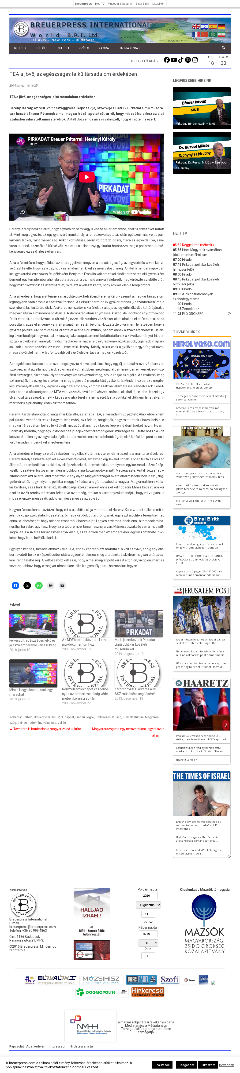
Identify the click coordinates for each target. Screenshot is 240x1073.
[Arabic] (213, 34)
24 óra (104, 48)
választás (49, 722)
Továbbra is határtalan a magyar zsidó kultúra (45, 729)
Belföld (20, 48)
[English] (196, 26)
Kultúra (63, 48)
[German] (222, 26)
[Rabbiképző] (213, 984)
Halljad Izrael (130, 48)
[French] (196, 34)
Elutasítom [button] (208, 1065)
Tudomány (35, 722)
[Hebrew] (205, 26)
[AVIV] (30, 984)
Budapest (67, 717)
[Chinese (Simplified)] (205, 34)
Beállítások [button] (162, 1065)
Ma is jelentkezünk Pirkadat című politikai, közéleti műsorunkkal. (135, 644)
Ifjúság (116, 717)
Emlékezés (103, 717)
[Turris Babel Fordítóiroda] (141, 984)
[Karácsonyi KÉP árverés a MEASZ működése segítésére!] (139, 673)
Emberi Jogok (84, 717)
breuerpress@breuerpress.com (32, 927)
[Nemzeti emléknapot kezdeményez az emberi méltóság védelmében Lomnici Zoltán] (86, 673)
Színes (84, 48)
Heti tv (180, 233)
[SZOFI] (169, 984)
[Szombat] (203, 984)
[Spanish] (213, 26)
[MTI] (189, 984)
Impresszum (58, 1046)
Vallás (62, 722)
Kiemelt (128, 717)
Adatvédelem (36, 1046)
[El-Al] (57, 984)
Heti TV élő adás (144, 61)
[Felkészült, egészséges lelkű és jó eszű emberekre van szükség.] (33, 624)
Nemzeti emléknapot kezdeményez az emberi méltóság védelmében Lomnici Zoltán (86, 693)
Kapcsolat (16, 1046)
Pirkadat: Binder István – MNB (196, 123)
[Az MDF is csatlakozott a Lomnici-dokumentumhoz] (86, 623)
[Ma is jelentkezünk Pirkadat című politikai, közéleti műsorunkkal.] (139, 623)
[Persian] (222, 34)
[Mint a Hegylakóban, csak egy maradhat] (33, 673)
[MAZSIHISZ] (101, 984)
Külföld (42, 48)
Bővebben (226, 1065)
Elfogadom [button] (186, 1065)
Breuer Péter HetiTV (47, 717)
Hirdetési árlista (81, 1046)
